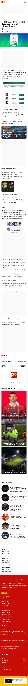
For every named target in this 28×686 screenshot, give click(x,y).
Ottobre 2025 (5, 569)
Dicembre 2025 (6, 565)
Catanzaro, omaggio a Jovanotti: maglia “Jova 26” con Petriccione (18, 518)
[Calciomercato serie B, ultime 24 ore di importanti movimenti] (14, 405)
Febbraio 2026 (6, 560)
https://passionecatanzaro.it (14, 382)
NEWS (13, 441)
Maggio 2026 (5, 553)
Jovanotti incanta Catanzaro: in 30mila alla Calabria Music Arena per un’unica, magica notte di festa (18, 498)
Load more (13, 541)
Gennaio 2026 (6, 562)
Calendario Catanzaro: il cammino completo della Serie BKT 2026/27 (14, 471)
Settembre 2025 (6, 571)
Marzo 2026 (5, 558)
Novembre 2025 (6, 567)
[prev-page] (2, 477)
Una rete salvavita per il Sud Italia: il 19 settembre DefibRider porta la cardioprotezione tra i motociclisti (17, 508)
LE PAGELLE (12, 523)
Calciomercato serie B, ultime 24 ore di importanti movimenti (14, 416)
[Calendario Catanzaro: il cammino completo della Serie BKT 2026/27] (14, 460)
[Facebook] (9, 682)
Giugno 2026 (5, 551)
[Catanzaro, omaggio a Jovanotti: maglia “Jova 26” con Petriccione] (5, 517)
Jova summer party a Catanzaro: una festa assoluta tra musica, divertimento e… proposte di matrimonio (18, 489)
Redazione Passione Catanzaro (13, 29)
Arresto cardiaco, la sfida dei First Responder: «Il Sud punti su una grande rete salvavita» (17, 536)
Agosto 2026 (5, 547)
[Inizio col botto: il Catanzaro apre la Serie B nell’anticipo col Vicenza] (14, 433)
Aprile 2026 (5, 556)
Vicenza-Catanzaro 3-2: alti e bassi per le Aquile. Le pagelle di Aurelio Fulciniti (18, 527)
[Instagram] (12, 682)
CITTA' (11, 485)
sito (21, 70)
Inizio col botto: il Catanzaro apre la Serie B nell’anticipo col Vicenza (14, 444)
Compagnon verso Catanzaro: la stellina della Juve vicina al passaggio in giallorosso (21, 364)
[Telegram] (15, 682)
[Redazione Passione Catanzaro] (2, 29)
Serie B (7, 355)
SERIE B (6, 17)
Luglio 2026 (5, 549)
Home (2, 17)
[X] (19, 682)
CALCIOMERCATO (13, 413)
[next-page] (5, 477)
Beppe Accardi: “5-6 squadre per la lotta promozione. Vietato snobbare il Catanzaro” (6, 364)
